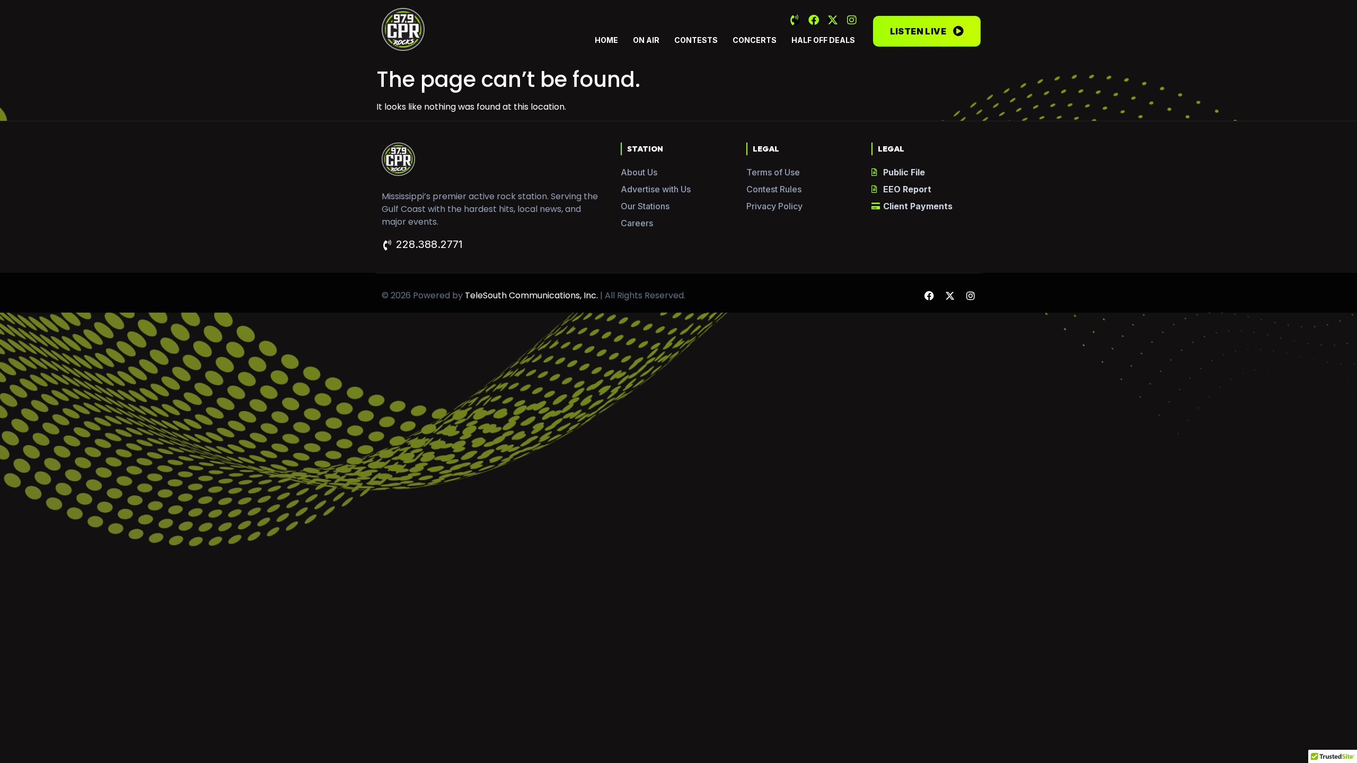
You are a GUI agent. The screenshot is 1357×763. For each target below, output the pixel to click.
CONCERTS (755, 40)
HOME (606, 40)
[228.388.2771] (387, 245)
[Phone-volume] (794, 20)
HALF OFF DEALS (823, 40)
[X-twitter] (832, 20)
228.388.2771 (429, 244)
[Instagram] (852, 20)
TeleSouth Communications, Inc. (531, 295)
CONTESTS (696, 40)
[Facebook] (813, 20)
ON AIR (646, 40)
